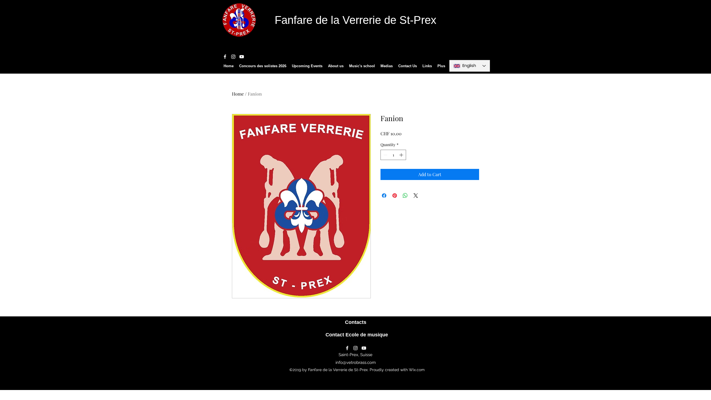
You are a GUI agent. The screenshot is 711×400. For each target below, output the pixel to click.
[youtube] (241, 56)
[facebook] (225, 56)
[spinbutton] (393, 155)
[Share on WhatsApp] (405, 195)
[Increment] (401, 155)
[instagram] (233, 56)
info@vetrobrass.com (356, 362)
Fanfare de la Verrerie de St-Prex (355, 20)
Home (238, 94)
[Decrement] (384, 155)
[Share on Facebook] (384, 195)
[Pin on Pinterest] (394, 195)
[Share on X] (415, 195)
